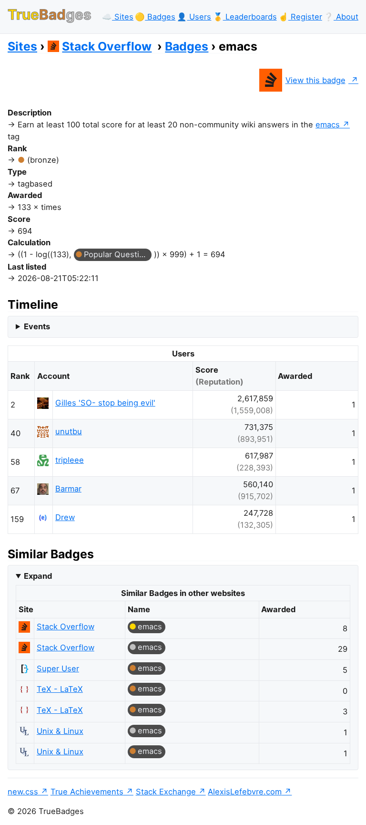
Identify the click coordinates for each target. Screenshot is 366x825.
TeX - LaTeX (60, 689)
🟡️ (155, 16)
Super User (58, 668)
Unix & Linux (60, 731)
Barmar (68, 488)
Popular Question (116, 254)
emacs (327, 124)
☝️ (300, 16)
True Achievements (87, 791)
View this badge (315, 80)
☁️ (117, 16)
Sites (22, 46)
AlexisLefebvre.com (245, 791)
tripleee (69, 460)
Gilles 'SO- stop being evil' (105, 402)
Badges (186, 46)
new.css (23, 791)
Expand (38, 576)
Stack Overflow (107, 46)
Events (37, 326)
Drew (65, 517)
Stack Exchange (166, 791)
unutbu (68, 431)
